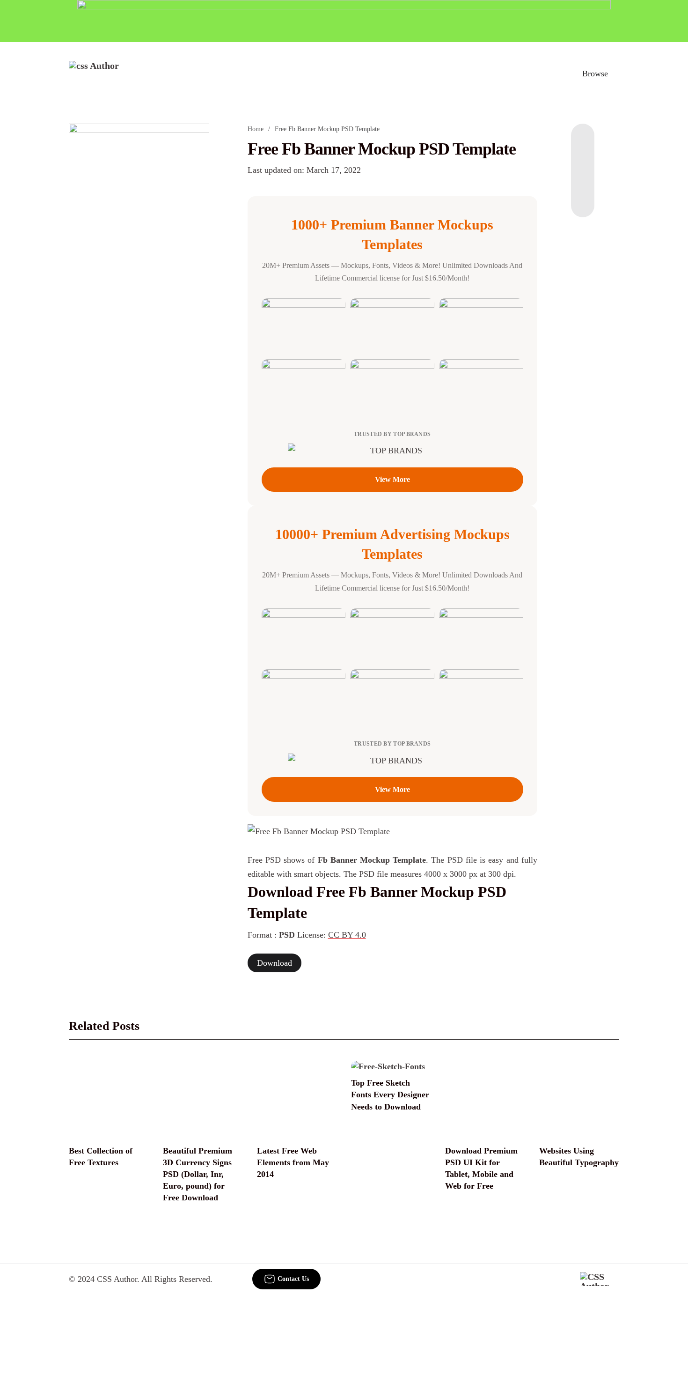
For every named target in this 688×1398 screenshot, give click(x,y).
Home (255, 129)
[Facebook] (583, 142)
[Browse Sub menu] (616, 73)
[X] (583, 199)
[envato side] (139, 263)
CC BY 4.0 (347, 934)
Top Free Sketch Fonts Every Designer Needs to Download (390, 1094)
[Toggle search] (554, 73)
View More (392, 479)
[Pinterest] (583, 180)
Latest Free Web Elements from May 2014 (293, 1162)
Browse (595, 73)
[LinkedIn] (583, 161)
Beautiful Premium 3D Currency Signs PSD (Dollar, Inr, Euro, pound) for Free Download (197, 1174)
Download (274, 963)
